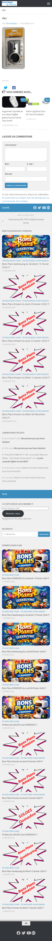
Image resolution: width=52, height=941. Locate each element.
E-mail (30, 164)
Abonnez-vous (13, 513)
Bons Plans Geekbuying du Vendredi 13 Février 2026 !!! (26, 615)
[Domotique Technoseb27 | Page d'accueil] (12, 3)
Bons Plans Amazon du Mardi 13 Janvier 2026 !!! (26, 377)
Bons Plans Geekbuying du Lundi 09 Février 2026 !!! (24, 651)
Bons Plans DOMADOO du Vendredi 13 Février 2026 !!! (25, 578)
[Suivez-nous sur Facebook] (35, 207)
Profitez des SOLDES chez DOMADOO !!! (19, 725)
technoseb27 (11, 23)
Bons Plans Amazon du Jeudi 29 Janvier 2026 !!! (25, 304)
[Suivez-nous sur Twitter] (39, 207)
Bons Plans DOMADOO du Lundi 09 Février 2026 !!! (24, 688)
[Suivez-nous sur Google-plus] (48, 207)
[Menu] (48, 3)
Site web (8, 174)
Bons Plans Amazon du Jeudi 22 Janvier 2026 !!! (25, 340)
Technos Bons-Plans (11, 261)
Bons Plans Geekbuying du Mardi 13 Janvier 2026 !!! (24, 871)
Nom (7, 164)
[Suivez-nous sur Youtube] (43, 207)
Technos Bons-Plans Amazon (35, 261)
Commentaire (11, 145)
